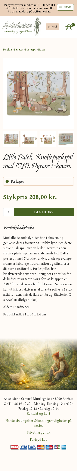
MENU (67, 7)
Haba (41, 49)
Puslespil (30, 49)
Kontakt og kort (38, 413)
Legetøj (18, 49)
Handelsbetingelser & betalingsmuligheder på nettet (38, 423)
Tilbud (52, 26)
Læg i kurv (44, 212)
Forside (7, 49)
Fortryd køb (38, 439)
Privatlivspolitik (38, 432)
